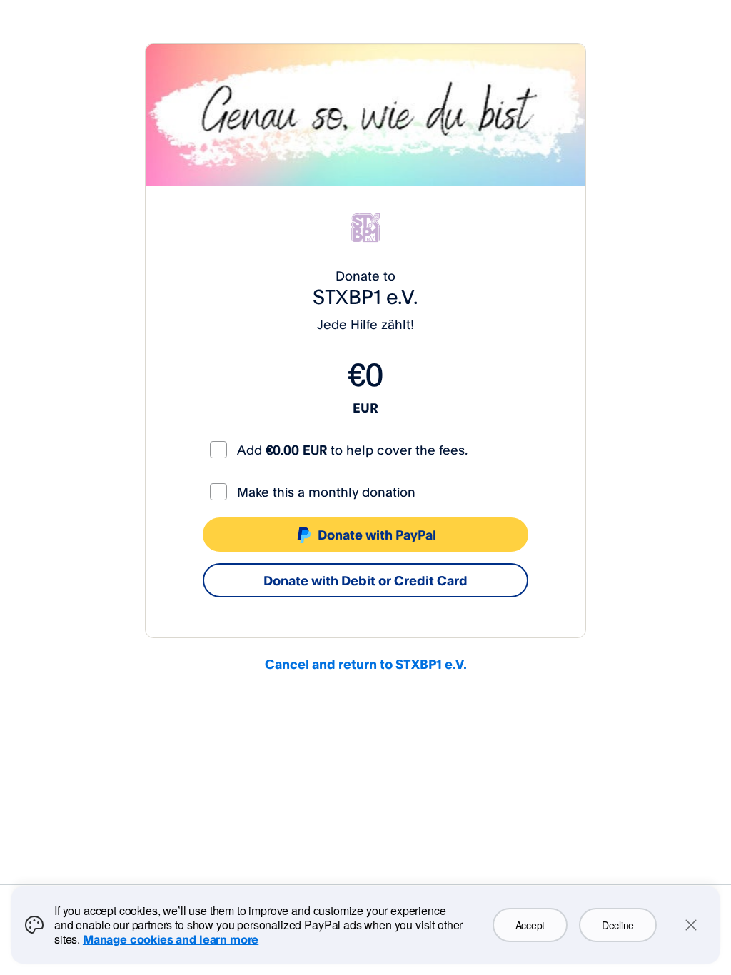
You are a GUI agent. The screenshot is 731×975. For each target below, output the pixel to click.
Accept (530, 925)
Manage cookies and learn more (170, 939)
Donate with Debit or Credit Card (365, 580)
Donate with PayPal (377, 534)
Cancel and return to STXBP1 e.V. (366, 664)
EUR (365, 407)
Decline (618, 925)
